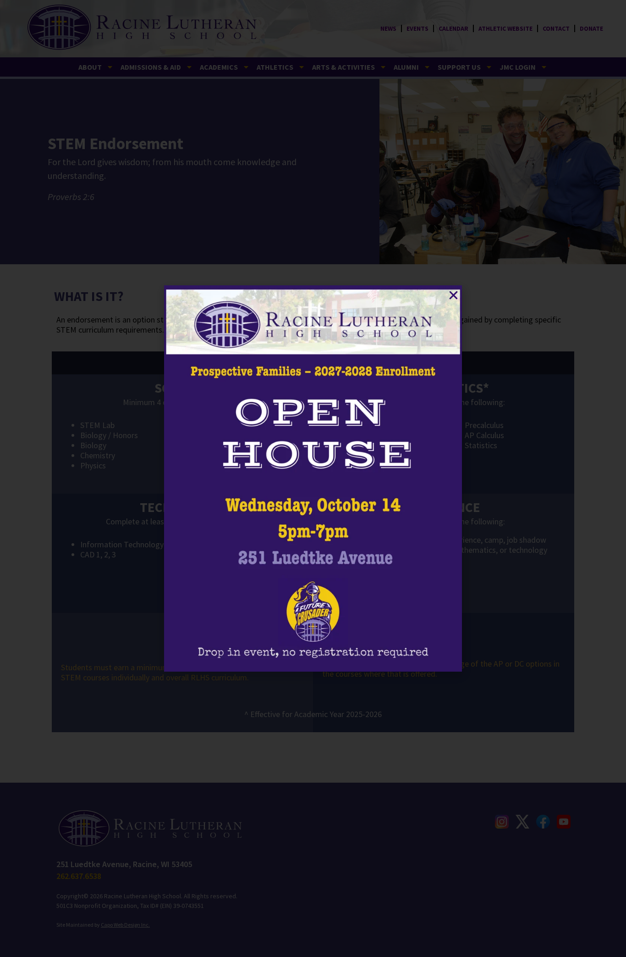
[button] (453, 295)
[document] (313, 478)
